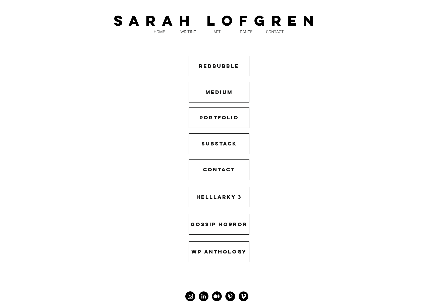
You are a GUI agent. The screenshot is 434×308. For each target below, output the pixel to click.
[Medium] (217, 296)
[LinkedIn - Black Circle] (203, 296)
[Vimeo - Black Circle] (243, 296)
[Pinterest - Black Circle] (230, 296)
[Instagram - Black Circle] (190, 296)
